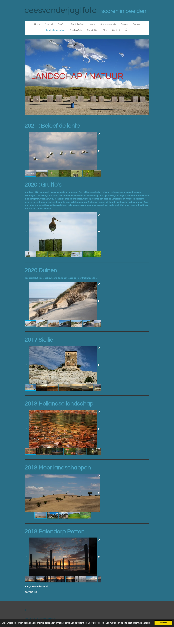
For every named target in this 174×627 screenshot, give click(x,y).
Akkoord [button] (163, 623)
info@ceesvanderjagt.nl (36, 586)
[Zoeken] (126, 30)
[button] (99, 134)
